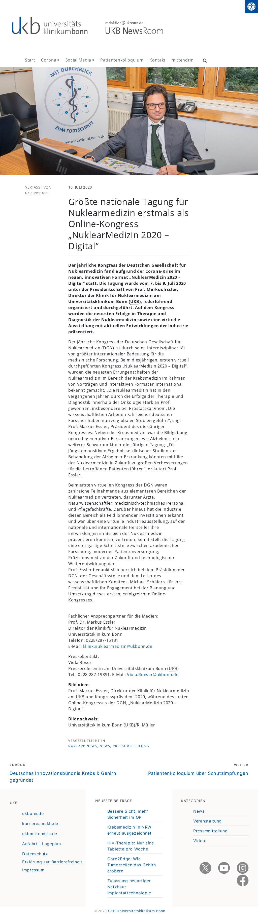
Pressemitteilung (131, 746)
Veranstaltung (207, 821)
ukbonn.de (33, 813)
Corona (48, 60)
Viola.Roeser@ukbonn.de (152, 674)
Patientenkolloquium (121, 60)
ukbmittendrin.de (39, 833)
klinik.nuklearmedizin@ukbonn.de (117, 646)
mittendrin (183, 60)
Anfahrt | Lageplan (41, 843)
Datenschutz (35, 853)
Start (30, 60)
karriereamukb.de (40, 823)
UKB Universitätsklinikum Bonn (137, 910)
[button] (251, 6)
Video (199, 840)
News (105, 746)
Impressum (33, 869)
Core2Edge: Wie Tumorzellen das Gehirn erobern (131, 864)
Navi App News (82, 746)
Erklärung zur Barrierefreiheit (52, 861)
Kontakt (157, 60)
